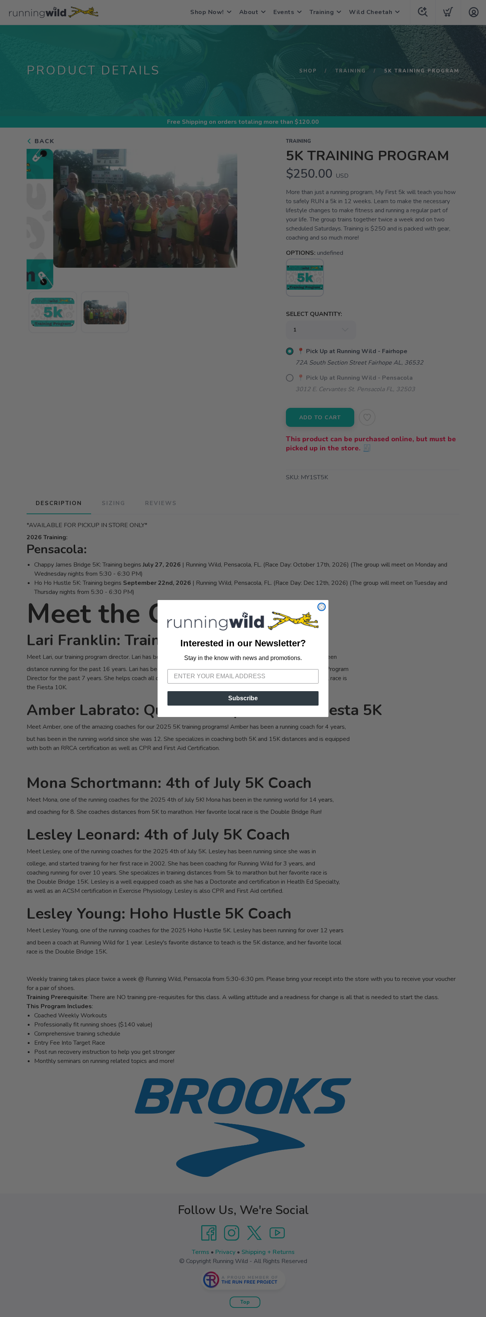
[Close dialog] (321, 607)
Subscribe (243, 698)
